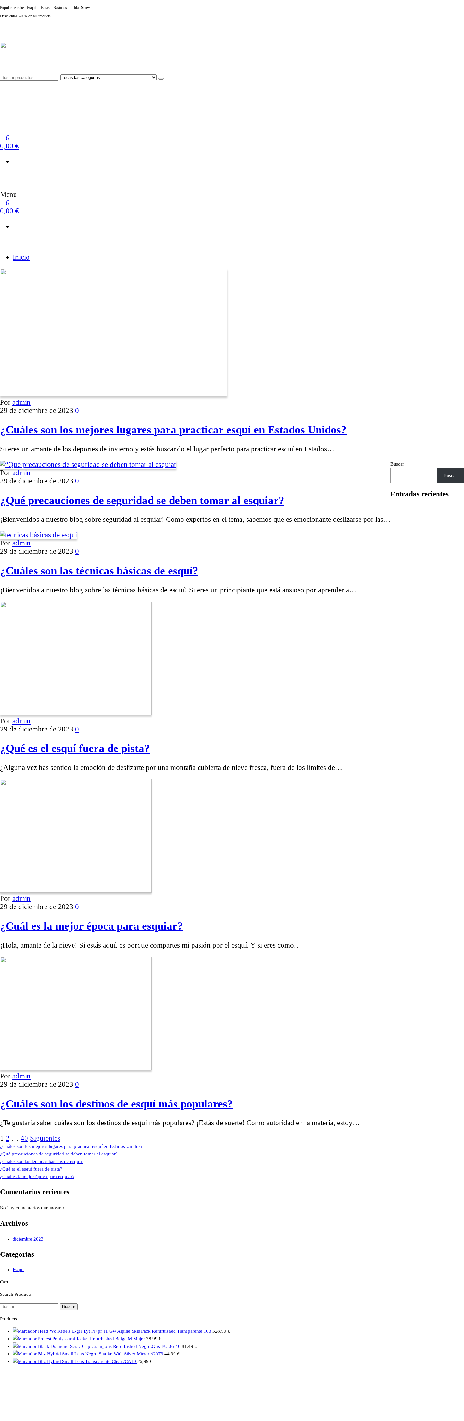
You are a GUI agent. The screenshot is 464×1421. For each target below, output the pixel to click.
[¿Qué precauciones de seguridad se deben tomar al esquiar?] (88, 464)
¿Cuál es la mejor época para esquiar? (91, 926)
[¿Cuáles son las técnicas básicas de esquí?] (38, 535)
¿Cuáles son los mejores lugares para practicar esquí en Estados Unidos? (173, 430)
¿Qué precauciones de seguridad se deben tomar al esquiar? (142, 500)
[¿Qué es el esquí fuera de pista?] (76, 713)
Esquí (18, 1269)
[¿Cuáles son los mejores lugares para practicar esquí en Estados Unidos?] (113, 394)
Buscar (397, 464)
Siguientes (45, 1138)
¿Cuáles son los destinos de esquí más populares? (116, 1104)
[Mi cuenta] (3, 177)
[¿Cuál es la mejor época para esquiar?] (76, 890)
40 (24, 1138)
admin (21, 402)
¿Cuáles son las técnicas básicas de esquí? (99, 571)
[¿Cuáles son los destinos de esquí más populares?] (76, 1068)
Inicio (21, 257)
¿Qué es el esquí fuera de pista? (75, 748)
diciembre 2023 (28, 1239)
